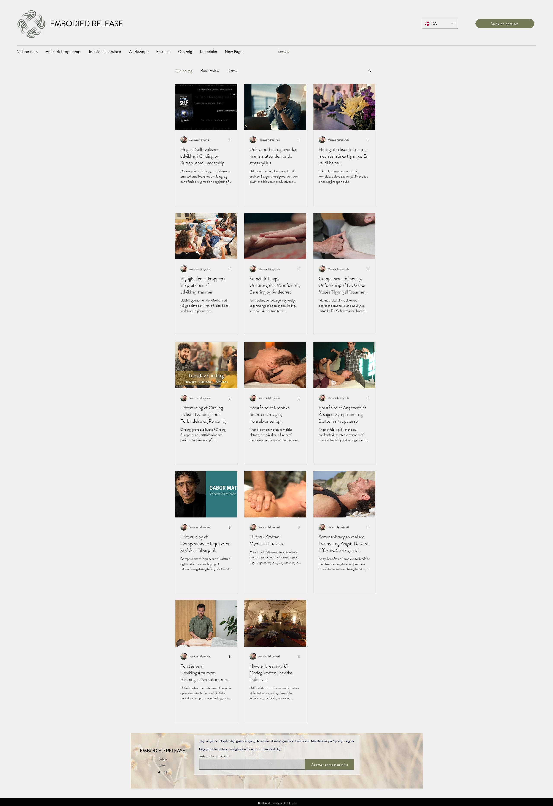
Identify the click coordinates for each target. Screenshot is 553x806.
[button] (107, 51)
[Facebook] (159, 772)
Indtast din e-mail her (214, 756)
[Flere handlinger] (231, 139)
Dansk (232, 70)
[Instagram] (166, 772)
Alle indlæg (183, 70)
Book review (210, 70)
